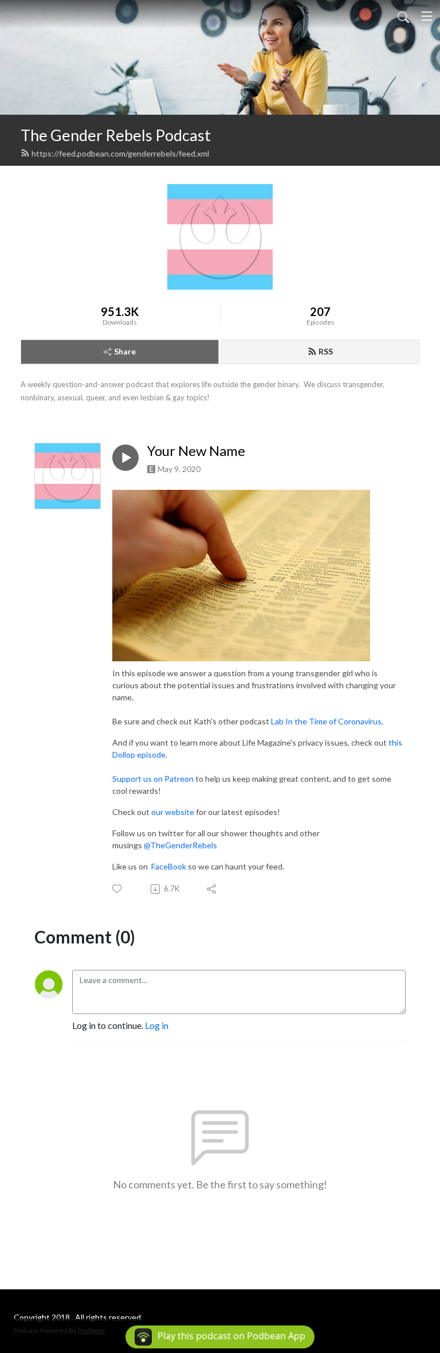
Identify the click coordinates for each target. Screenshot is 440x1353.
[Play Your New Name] (125, 457)
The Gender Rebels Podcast (116, 135)
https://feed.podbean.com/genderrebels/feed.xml (120, 153)
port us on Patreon (160, 778)
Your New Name (196, 451)
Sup (119, 778)
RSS (326, 351)
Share (125, 351)
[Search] (403, 16)
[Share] (212, 889)
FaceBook (168, 866)
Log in (156, 1025)
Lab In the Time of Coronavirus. (327, 721)
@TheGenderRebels (180, 845)
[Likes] (117, 889)
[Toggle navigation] (427, 16)
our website (172, 812)
